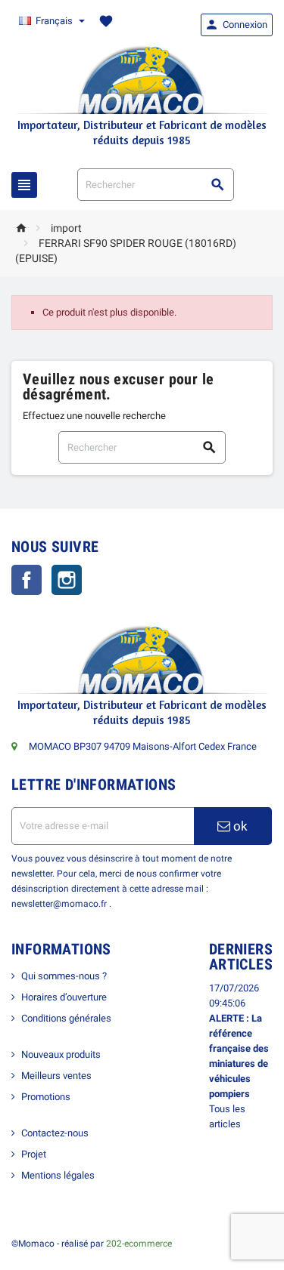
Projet (33, 1154)
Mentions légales (58, 1175)
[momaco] (142, 79)
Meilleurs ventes (56, 1075)
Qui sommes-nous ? (64, 976)
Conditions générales (66, 1018)
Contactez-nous (55, 1133)
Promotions (45, 1096)
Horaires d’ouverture (64, 997)
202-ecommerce (139, 1243)
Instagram (66, 580)
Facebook (26, 580)
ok (239, 826)
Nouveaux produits (61, 1054)
